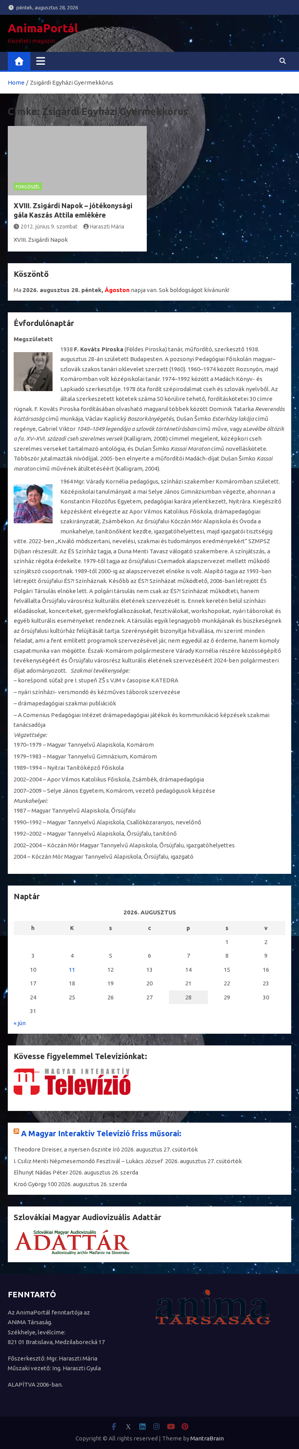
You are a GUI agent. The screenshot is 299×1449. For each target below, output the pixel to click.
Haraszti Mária (107, 226)
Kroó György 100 (35, 1184)
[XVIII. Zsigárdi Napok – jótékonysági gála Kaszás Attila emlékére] (77, 161)
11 (72, 969)
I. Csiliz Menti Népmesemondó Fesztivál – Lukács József (89, 1161)
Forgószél (28, 186)
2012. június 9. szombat (49, 226)
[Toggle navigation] (40, 61)
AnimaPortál (43, 28)
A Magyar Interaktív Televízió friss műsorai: (101, 1133)
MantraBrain (207, 1438)
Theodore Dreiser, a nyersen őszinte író (67, 1149)
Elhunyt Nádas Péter (41, 1172)
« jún (20, 1023)
